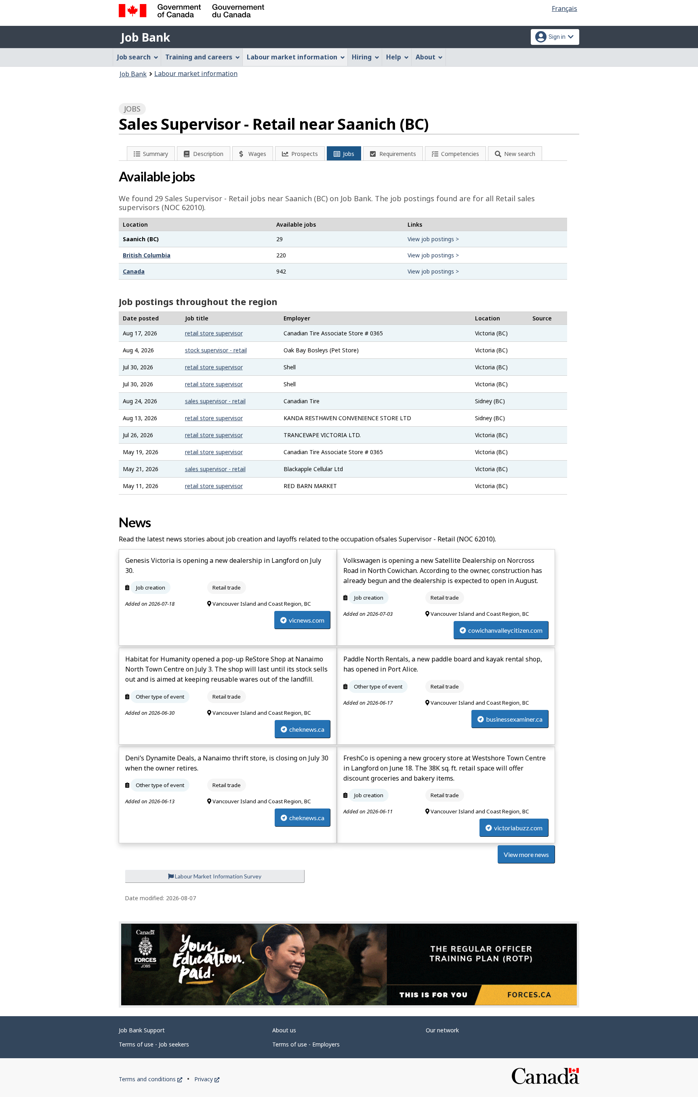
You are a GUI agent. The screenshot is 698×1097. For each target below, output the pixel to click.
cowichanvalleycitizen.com (505, 630)
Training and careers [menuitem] (198, 57)
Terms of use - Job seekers (154, 1044)
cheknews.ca (306, 729)
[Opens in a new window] (349, 964)
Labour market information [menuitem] (292, 57)
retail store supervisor (214, 333)
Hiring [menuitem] (362, 57)
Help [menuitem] (393, 57)
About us (284, 1030)
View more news (526, 854)
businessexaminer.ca (514, 719)
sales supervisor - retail (215, 401)
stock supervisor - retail (216, 350)
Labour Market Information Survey (217, 876)
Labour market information (196, 73)
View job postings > (433, 239)
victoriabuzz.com (518, 828)
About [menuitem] (425, 57)
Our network (442, 1030)
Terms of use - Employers (306, 1044)
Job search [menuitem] (134, 57)
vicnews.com (306, 620)
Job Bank (145, 37)
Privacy (206, 1079)
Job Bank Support (142, 1030)
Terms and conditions (150, 1079)
